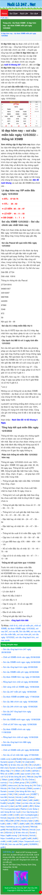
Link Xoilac (33, 808)
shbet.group (19, 782)
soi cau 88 (13, 631)
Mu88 (18, 758)
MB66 (38, 758)
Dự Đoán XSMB (18, 23)
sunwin (36, 788)
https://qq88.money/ (9, 835)
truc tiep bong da (30, 811)
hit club (25, 761)
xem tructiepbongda (29, 814)
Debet (32, 797)
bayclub (11, 817)
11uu (10, 782)
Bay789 (4, 764)
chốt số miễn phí (26, 625)
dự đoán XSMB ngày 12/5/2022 (21, 628)
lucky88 (4, 800)
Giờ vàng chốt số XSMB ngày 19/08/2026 (21, 686)
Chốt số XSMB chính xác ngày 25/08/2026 (21, 657)
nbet (12, 805)
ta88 (27, 823)
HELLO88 (9, 820)
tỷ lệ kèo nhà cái (16, 764)
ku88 (2, 823)
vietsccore (13, 785)
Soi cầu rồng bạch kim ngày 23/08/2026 (20, 666)
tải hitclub (21, 788)
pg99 (24, 838)
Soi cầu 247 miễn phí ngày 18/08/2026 (19, 691)
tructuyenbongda (12, 808)
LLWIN (33, 782)
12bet (18, 802)
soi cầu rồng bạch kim (25, 637)
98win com (25, 817)
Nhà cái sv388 (7, 773)
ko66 (32, 761)
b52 (2, 820)
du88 (35, 838)
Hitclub (3, 788)
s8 (23, 770)
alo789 (18, 805)
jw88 (11, 779)
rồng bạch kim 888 (19, 620)
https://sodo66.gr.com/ (10, 838)
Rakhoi (24, 808)
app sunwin (26, 773)
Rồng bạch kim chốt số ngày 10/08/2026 (20, 737)
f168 (10, 794)
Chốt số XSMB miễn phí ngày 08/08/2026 (21, 749)
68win (18, 770)
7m (12, 770)
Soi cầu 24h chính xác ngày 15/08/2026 (20, 706)
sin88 (17, 773)
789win (5, 779)
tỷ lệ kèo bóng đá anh (16, 776)
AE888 (38, 823)
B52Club (16, 829)
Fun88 (18, 761)
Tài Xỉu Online (28, 779)
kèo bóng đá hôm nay (25, 791)
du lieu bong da (25, 785)
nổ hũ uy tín (30, 767)
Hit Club (37, 785)
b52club (8, 832)
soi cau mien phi (24, 634)
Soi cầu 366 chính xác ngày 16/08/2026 (20, 701)
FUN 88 (4, 17)
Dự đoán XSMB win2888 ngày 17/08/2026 (21, 696)
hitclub (11, 797)
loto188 (3, 797)
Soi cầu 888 (24, 631)
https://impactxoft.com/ (29, 841)
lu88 (31, 800)
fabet (25, 800)
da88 (36, 800)
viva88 (3, 814)
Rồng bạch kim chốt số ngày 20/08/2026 (20, 681)
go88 (2, 829)
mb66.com (5, 758)
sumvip (3, 782)
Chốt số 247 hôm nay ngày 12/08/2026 (20, 724)
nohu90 (36, 764)
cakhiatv (36, 770)
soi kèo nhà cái (29, 802)
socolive (30, 758)
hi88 (24, 758)
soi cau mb (35, 631)
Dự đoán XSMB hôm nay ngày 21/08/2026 (21, 676)
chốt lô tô (13, 625)
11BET (15, 823)
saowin (11, 761)
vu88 (25, 797)
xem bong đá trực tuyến (11, 811)
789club (30, 776)
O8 (26, 764)
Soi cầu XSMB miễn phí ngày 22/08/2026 (21, 671)
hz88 (28, 770)
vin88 (10, 814)
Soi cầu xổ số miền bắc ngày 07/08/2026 (20, 754)
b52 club (4, 767)
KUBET (34, 794)
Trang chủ (7, 23)
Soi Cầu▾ (14, 13)
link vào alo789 (15, 844)
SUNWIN (33, 844)
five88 (12, 800)
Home (4, 13)
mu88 (13, 758)
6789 (17, 820)
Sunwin (3, 761)
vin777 (34, 817)
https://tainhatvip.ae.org (11, 826)
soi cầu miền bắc (8, 634)
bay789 (38, 776)
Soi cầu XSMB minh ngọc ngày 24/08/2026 (21, 662)
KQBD (18, 779)
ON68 (29, 788)
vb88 (8, 823)
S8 (32, 823)
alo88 (25, 805)
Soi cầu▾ (34, 13)
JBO (31, 805)
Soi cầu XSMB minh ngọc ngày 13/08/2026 (21, 719)
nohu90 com (24, 794)
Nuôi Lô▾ (24, 13)
